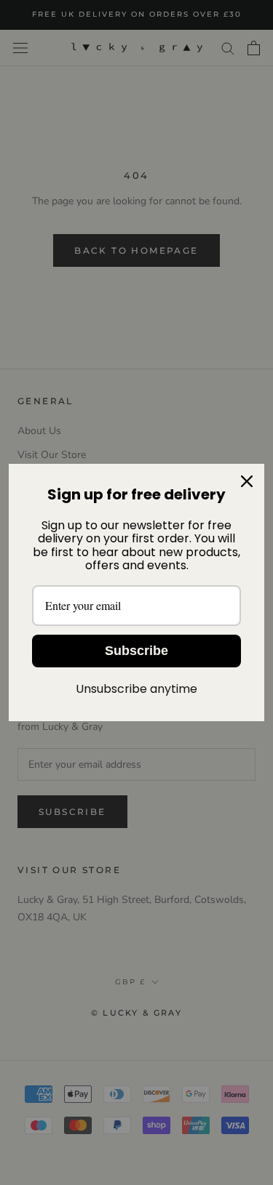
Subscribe (136, 650)
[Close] (246, 481)
